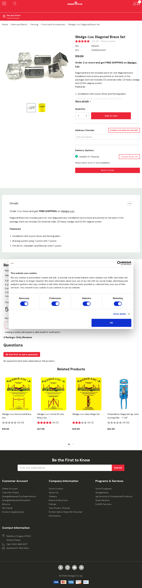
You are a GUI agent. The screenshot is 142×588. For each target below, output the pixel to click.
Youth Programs (103, 488)
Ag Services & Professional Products (113, 496)
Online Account (10, 488)
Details (14, 203)
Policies (52, 504)
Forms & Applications (13, 511)
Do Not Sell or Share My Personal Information (65, 513)
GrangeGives (101, 492)
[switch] (55, 303)
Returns (6, 504)
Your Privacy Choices (59, 508)
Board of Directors (58, 500)
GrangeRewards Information (16, 500)
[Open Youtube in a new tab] (74, 567)
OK (111, 323)
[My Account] (134, 3)
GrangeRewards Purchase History (19, 496)
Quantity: (80, 108)
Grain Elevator (102, 500)
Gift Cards (7, 508)
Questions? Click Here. (18, 548)
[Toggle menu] (4, 3)
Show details (119, 314)
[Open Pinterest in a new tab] (81, 567)
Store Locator (56, 488)
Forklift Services (103, 504)
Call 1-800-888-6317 (17, 544)
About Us (53, 492)
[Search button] (15, 3)
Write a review (108, 41)
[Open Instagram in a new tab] (67, 567)
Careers (53, 496)
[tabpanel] (18, 409)
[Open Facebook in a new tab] (60, 567)
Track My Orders (10, 492)
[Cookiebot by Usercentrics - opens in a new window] (119, 263)
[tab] (69, 444)
